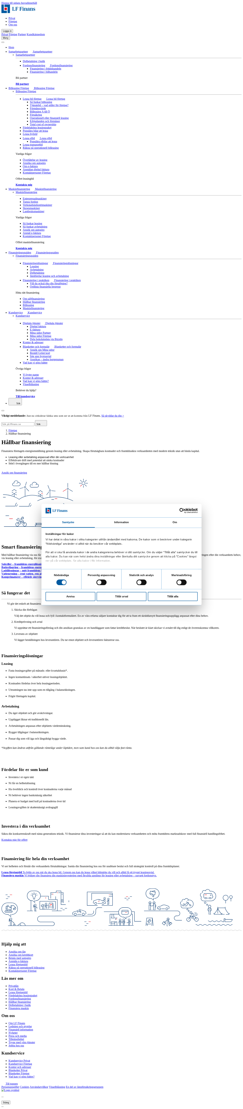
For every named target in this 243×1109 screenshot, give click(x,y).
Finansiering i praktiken (36, 280)
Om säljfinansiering (34, 298)
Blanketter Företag (19, 1073)
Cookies (24, 1086)
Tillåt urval (121, 596)
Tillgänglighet (16, 1039)
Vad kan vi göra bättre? (36, 381)
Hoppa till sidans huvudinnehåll (19, 2)
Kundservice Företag (20, 1063)
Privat (12, 18)
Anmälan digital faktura (36, 169)
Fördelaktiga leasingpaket (37, 127)
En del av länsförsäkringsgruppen (84, 1086)
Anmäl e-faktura (32, 233)
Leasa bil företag (32, 98)
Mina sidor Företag (40, 335)
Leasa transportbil (33, 144)
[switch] (101, 582)
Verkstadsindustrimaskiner (37, 204)
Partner (22, 34)
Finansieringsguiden (20, 252)
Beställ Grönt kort (40, 353)
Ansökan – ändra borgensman (47, 359)
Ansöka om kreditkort (21, 954)
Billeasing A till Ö (40, 111)
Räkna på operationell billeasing (41, 147)
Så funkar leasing (32, 223)
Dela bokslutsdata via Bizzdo (46, 339)
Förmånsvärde (38, 108)
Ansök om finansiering (14, 472)
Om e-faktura (30, 166)
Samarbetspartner (18, 51)
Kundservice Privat (19, 1060)
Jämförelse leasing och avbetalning (49, 275)
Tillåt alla (172, 596)
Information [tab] (121, 522)
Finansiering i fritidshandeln (45, 68)
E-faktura (35, 329)
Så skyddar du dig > (112, 415)
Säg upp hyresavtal (40, 356)
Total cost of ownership (43, 124)
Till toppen (11, 1083)
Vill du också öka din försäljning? (49, 283)
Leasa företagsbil (18, 964)
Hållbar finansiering (34, 301)
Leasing (34, 266)
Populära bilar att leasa (35, 130)
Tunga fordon (30, 201)
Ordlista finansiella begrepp (45, 286)
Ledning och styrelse (20, 1026)
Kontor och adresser (20, 1067)
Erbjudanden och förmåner (45, 121)
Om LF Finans (17, 1023)
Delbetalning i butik (34, 61)
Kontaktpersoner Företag (37, 172)
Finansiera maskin (19, 1008)
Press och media (18, 1035)
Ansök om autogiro (33, 229)
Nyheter (13, 1032)
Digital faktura (38, 326)
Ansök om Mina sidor (42, 349)
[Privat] (18, 12)
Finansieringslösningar (35, 263)
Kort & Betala (16, 989)
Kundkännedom (36, 34)
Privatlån (14, 985)
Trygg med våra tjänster (22, 1042)
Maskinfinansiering (19, 188)
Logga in (7, 31)
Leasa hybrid (30, 133)
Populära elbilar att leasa (43, 141)
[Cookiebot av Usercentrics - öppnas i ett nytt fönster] (182, 510)
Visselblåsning (31, 384)
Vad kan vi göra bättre (35, 362)
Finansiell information (21, 1029)
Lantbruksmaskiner (33, 211)
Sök (18, 403)
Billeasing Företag (19, 88)
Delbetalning (37, 272)
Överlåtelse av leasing (35, 159)
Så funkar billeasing (41, 101)
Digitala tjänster (31, 323)
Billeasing (28, 305)
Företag (13, 21)
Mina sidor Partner (40, 332)
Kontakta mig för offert (14, 839)
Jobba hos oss (16, 1045)
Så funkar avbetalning (35, 226)
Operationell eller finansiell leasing (49, 117)
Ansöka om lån (17, 951)
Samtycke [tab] (68, 522)
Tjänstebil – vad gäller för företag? (49, 105)
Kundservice (16, 312)
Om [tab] (175, 522)
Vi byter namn (31, 374)
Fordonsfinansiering (34, 65)
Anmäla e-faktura (18, 961)
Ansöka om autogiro (34, 163)
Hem (11, 47)
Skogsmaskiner (31, 208)
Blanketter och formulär (36, 346)
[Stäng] (2, 42)
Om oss (13, 24)
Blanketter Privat (18, 1070)
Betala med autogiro (20, 958)
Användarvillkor (39, 1086)
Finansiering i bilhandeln (44, 71)
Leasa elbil (29, 138)
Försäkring (36, 114)
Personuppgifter (10, 1086)
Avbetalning (37, 269)
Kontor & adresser (33, 342)
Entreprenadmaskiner (35, 198)
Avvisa (70, 596)
